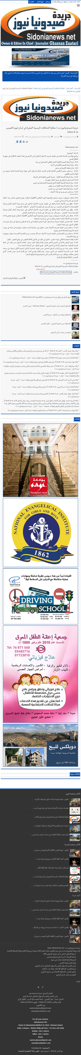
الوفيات (76, 346)
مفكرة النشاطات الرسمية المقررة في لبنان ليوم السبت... (50, 877)
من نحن (48, 2)
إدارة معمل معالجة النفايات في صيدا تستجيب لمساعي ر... (49, 835)
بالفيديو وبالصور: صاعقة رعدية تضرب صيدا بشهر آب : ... (50, 886)
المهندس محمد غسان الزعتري (61, 333)
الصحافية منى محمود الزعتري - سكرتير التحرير (56, 324)
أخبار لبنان (69, 89)
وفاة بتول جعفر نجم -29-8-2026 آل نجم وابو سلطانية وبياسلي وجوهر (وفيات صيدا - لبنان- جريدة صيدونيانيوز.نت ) (40, 362)
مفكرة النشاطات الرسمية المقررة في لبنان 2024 (49, 89)
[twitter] (38, 987)
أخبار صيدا (73, 73)
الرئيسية (77, 89)
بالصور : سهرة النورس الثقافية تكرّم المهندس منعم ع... (51, 850)
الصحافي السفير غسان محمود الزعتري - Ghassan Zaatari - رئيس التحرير (47, 306)
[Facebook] (42, 987)
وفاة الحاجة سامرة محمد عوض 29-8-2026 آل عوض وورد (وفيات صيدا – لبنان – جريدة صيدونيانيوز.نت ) (43, 358)
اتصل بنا (31, 2)
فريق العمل (40, 2)
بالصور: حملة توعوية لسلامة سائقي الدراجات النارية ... (51, 800)
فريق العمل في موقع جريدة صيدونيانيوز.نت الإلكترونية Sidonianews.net (46, 297)
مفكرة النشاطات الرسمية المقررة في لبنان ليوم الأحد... (51, 817)
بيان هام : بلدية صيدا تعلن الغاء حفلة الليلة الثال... (52, 868)
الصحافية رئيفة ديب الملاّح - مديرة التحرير (57, 315)
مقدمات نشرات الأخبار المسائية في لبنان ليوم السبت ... (50, 808)
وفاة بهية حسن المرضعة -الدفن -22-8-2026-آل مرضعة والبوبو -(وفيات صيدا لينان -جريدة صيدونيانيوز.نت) (43, 411)
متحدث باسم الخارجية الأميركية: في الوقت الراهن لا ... (51, 826)
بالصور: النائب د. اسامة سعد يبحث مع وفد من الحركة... (50, 928)
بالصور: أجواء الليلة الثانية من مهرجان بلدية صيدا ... (52, 859)
